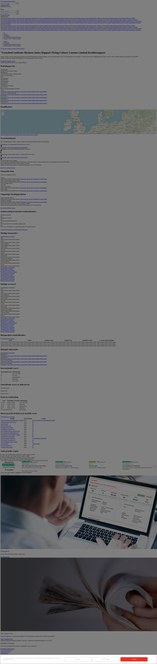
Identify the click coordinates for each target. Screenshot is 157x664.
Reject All (77, 659)
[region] (78, 659)
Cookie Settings (105, 659)
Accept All (133, 659)
